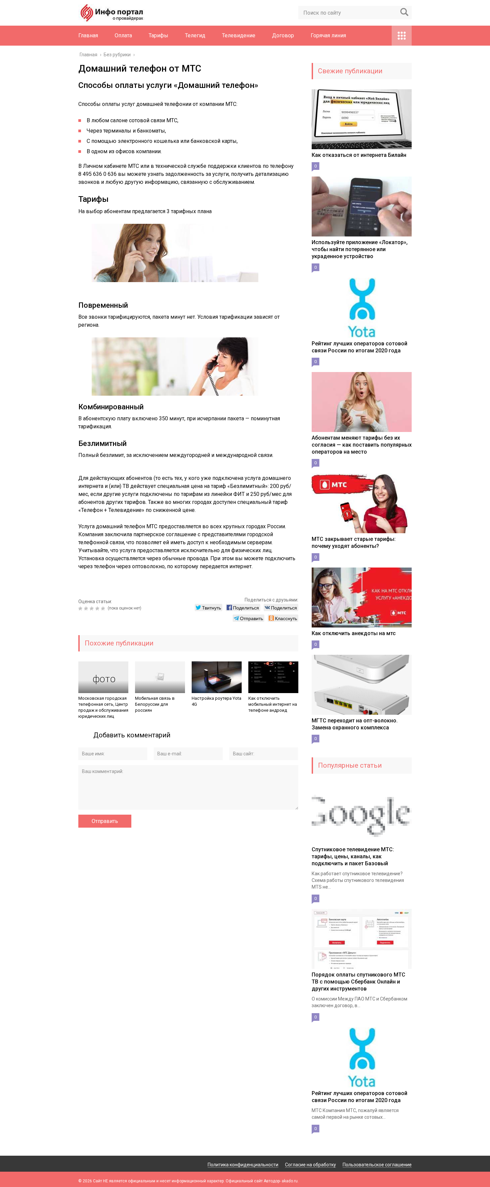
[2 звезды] (87, 608)
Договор (283, 35)
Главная (88, 35)
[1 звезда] (81, 608)
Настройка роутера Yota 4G (216, 701)
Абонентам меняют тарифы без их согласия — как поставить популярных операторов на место (362, 445)
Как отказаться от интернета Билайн (359, 155)
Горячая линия (328, 35)
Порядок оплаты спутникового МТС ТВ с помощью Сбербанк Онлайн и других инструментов (358, 982)
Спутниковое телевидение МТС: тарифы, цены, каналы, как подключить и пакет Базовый (353, 856)
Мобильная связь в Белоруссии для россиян (155, 704)
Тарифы (158, 35)
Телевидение (238, 35)
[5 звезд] (104, 608)
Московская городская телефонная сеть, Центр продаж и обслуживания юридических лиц (103, 707)
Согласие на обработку (310, 1164)
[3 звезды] (92, 608)
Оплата (123, 35)
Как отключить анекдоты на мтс (354, 633)
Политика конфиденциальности (243, 1164)
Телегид (195, 35)
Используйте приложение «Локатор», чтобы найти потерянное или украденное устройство (360, 249)
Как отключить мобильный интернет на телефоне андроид (272, 704)
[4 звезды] (98, 608)
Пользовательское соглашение (377, 1164)
